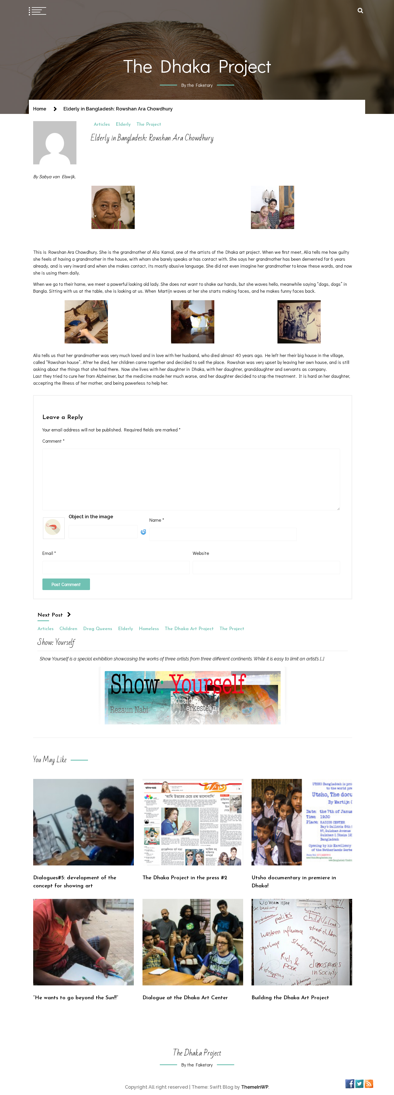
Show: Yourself (56, 643)
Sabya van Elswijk (56, 176)
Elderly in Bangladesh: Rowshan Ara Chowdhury (152, 138)
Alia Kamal (163, 252)
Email (49, 553)
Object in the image (91, 516)
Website (201, 553)
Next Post (50, 615)
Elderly (123, 124)
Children (68, 629)
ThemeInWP (254, 1087)
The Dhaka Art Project (189, 629)
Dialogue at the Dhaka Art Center (185, 998)
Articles (102, 124)
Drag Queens (97, 629)
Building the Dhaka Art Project (290, 998)
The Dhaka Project (197, 65)
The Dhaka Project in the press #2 (184, 878)
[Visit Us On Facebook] (349, 1083)
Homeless (149, 629)
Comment (53, 441)
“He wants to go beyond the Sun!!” (75, 998)
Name (156, 520)
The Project (148, 124)
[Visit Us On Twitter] (359, 1083)
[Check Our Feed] (369, 1083)
